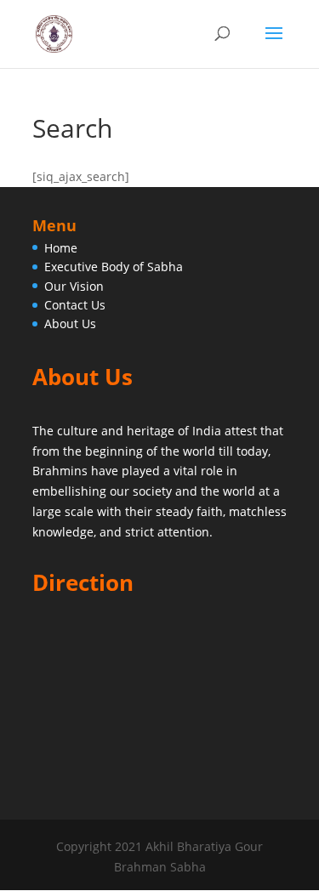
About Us (70, 323)
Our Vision (74, 286)
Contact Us (74, 305)
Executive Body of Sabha (113, 266)
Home (60, 248)
